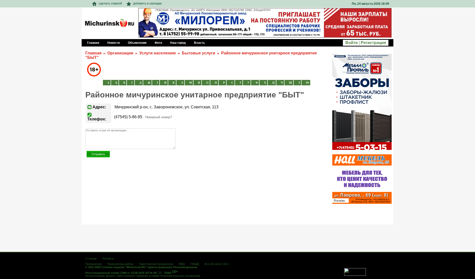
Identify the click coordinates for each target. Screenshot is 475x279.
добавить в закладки (147, 3)
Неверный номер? (158, 117)
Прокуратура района (120, 263)
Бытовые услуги (198, 53)
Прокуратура (93, 263)
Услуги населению (157, 53)
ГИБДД (194, 263)
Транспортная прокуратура (156, 263)
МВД (182, 263)
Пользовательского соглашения (180, 275)
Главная (93, 53)
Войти (351, 43)
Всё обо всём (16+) (217, 263)
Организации (120, 53)
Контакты (108, 258)
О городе (91, 258)
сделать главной (110, 3)
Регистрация (373, 43)
